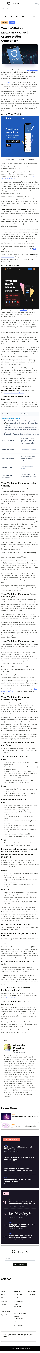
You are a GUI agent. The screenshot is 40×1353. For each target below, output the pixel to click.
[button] (4, 3)
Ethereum (4, 1301)
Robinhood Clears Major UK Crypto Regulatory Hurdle (18, 1180)
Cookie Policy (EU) (20, 1325)
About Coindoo (19, 1294)
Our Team (17, 1298)
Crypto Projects (6, 1314)
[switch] (37, 4)
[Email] (34, 17)
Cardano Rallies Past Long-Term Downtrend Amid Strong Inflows (22, 1203)
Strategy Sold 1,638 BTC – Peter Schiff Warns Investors (22, 1225)
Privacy (22, 1348)
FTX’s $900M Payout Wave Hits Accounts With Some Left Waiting (18, 1169)
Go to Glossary (19, 1264)
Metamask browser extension (14, 393)
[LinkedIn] (17, 17)
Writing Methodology (18, 1317)
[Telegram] (23, 17)
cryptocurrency (32, 70)
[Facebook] (6, 17)
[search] (33, 1259)
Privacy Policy (18, 1301)
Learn (7, 8)
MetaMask (23, 310)
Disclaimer (17, 1322)
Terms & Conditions (17, 1305)
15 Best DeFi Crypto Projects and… (24, 1116)
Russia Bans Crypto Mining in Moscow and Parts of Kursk (20, 1236)
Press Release (5, 1311)
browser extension (7, 257)
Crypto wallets (6, 82)
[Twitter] (11, 17)
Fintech (3, 1304)
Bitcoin (3, 1298)
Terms (28, 1348)
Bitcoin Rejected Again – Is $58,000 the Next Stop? (20, 1214)
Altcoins (3, 1294)
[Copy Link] (29, 17)
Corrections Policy (20, 1313)
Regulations (4, 1308)
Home (2, 8)
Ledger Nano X (10, 997)
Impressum (17, 1310)
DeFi (34, 249)
